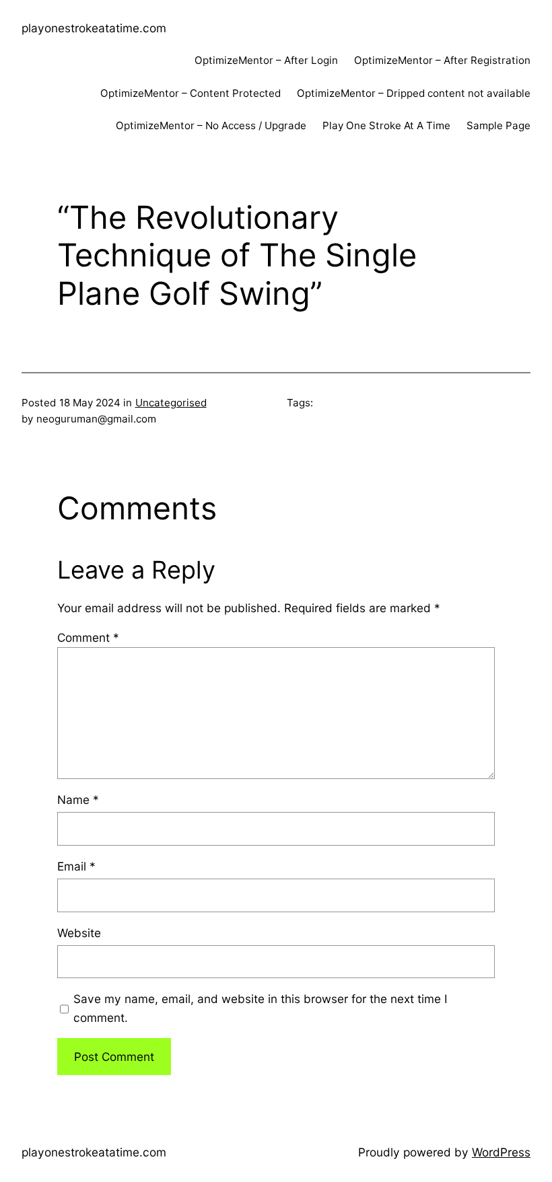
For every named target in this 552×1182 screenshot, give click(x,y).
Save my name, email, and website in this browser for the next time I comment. (260, 1008)
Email (76, 866)
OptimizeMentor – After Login (266, 60)
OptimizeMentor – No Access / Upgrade (211, 125)
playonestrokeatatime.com (94, 28)
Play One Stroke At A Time (386, 125)
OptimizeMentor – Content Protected (190, 93)
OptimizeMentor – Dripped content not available (413, 93)
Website (79, 933)
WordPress (501, 1152)
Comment (88, 637)
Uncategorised (171, 402)
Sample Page (498, 125)
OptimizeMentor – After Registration (442, 60)
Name (78, 799)
